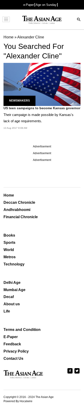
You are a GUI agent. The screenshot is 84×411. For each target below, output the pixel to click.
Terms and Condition (22, 330)
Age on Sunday (46, 5)
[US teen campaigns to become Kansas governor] (42, 84)
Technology (14, 264)
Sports (9, 243)
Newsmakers (19, 100)
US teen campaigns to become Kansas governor (42, 108)
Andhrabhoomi (17, 210)
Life (7, 311)
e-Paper (28, 5)
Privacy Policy (16, 351)
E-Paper (11, 337)
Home (9, 195)
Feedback (12, 344)
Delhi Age (12, 283)
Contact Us (13, 358)
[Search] (79, 20)
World (9, 250)
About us (12, 304)
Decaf (9, 297)
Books (9, 235)
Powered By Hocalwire (18, 401)
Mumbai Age (14, 290)
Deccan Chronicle (19, 202)
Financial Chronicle (21, 217)
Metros (10, 257)
